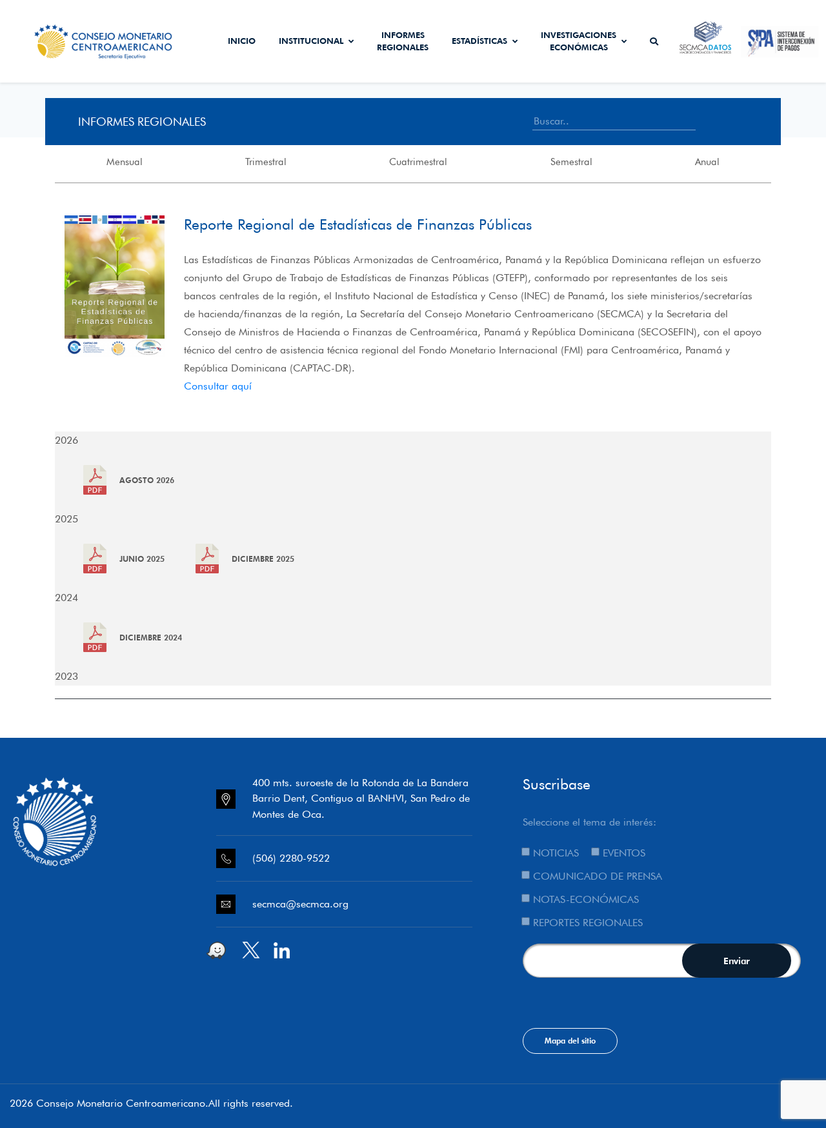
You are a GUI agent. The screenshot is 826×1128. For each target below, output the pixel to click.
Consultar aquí (218, 386)
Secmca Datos (706, 41)
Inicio (242, 40)
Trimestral (266, 162)
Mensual (124, 162)
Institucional (311, 40)
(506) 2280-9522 (291, 858)
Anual (707, 162)
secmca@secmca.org (300, 904)
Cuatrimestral (418, 162)
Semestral (571, 162)
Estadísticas (479, 40)
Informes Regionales (402, 41)
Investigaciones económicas (578, 41)
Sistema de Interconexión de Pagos (779, 41)
